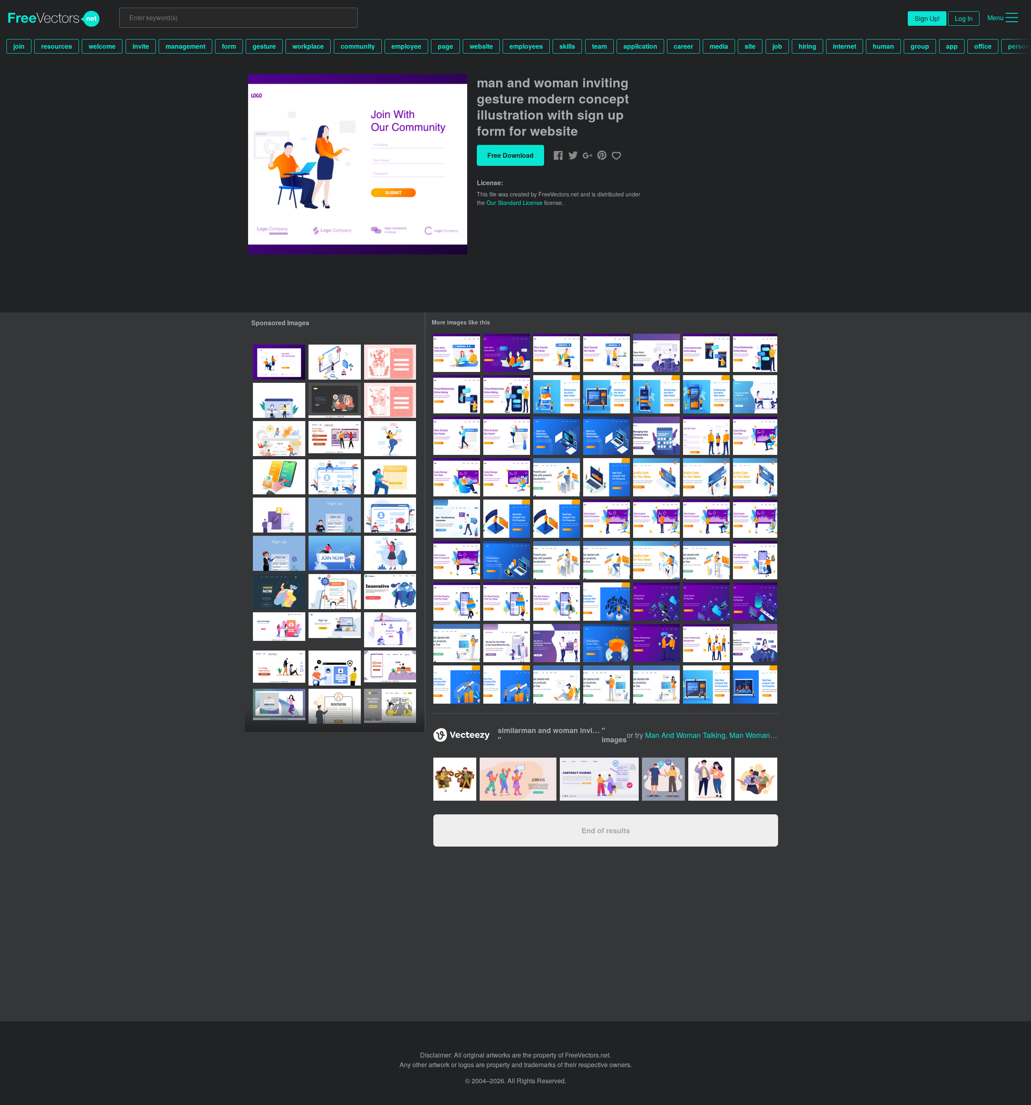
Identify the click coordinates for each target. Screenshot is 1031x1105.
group (920, 46)
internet (844, 46)
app (952, 46)
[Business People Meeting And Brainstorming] (656, 353)
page (445, 46)
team (599, 46)
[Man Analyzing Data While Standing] (506, 519)
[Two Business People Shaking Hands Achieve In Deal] (656, 643)
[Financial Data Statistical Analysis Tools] (506, 560)
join (19, 46)
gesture (264, 46)
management (185, 46)
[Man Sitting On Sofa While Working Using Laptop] (755, 436)
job (777, 46)
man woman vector (760, 734)
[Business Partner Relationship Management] (706, 643)
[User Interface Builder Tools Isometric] (556, 436)
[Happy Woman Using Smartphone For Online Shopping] (556, 601)
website (481, 46)
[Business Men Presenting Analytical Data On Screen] (606, 519)
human (883, 46)
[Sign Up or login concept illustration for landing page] (279, 400)
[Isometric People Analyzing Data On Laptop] (606, 477)
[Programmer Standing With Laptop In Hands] (606, 684)
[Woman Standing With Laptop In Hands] (456, 643)
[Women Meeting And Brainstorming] (506, 353)
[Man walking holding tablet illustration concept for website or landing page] (456, 436)
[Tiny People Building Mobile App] (556, 394)
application (640, 46)
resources (56, 46)
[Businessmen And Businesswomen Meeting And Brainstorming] (755, 394)
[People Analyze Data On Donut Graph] (606, 643)
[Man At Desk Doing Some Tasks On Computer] (656, 560)
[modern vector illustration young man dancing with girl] (279, 591)
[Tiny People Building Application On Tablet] (606, 394)
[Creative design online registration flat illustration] (334, 668)
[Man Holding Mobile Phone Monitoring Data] (456, 519)
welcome (102, 46)
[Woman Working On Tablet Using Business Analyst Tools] (556, 560)
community (358, 46)
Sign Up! (927, 18)
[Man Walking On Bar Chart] (456, 684)
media (719, 46)
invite (140, 46)
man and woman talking (685, 734)
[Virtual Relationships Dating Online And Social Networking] (556, 643)
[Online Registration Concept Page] (706, 436)
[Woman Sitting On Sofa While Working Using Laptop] (506, 477)
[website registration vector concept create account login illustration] (334, 706)
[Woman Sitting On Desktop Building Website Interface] (656, 477)
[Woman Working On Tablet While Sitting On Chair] (706, 560)
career (683, 46)
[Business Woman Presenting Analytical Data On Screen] (755, 519)
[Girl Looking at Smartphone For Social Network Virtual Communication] (755, 643)
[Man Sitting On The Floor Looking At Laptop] (556, 684)
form (229, 46)
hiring (807, 46)
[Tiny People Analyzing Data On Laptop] (706, 684)
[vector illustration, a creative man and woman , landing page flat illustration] (390, 591)
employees (526, 46)
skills (567, 46)
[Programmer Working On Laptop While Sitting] (606, 560)
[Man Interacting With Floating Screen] (606, 601)
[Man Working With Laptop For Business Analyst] (556, 477)
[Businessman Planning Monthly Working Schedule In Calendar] (656, 436)
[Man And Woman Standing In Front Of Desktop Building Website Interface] (706, 477)
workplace (308, 46)
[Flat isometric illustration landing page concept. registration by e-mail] (279, 476)
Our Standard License (514, 202)
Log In (964, 18)
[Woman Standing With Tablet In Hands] (656, 684)
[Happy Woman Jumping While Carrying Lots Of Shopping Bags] (755, 560)
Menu (996, 17)
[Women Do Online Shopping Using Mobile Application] (506, 643)
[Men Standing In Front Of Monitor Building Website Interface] (755, 477)
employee (406, 46)
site (750, 46)
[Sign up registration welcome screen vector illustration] (390, 476)
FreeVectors (54, 18)
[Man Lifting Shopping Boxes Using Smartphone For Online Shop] (456, 601)
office (983, 46)
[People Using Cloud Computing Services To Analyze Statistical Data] (656, 601)
